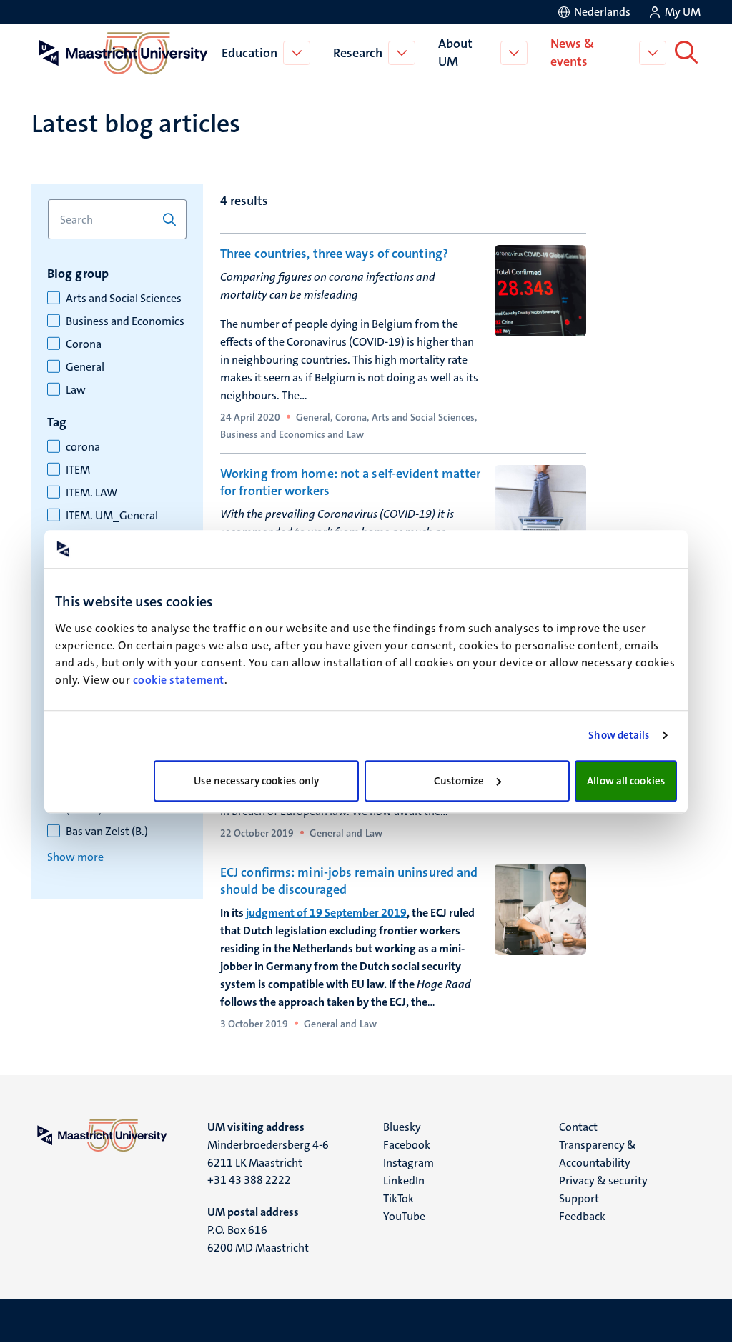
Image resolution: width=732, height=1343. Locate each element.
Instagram (408, 1162)
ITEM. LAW (91, 493)
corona (83, 447)
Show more (75, 856)
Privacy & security (603, 1180)
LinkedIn (404, 1180)
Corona (84, 344)
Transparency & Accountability (597, 1153)
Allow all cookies (626, 781)
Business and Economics (125, 321)
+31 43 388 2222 (249, 1179)
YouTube (404, 1216)
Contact (578, 1126)
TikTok (398, 1198)
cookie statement (178, 679)
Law (76, 390)
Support (579, 1198)
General (85, 367)
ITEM (78, 470)
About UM (455, 52)
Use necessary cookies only (256, 781)
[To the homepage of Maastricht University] (123, 53)
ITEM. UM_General (112, 515)
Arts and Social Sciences (124, 298)
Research (357, 52)
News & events (572, 52)
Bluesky (402, 1126)
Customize (459, 781)
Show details (618, 735)
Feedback (582, 1216)
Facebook (406, 1144)
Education (249, 52)
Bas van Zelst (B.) (107, 831)
